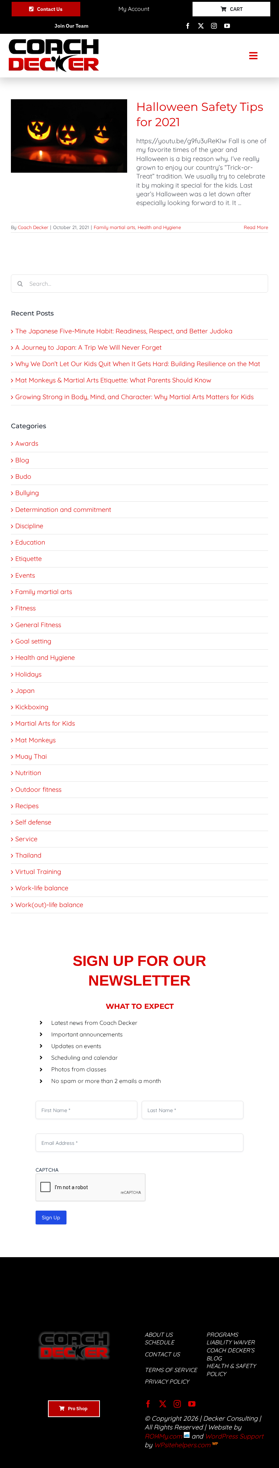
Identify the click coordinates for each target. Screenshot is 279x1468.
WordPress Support (234, 1436)
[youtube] (227, 26)
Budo (23, 476)
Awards (26, 443)
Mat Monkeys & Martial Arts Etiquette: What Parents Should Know (113, 380)
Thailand (28, 855)
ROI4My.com (163, 1436)
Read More (256, 227)
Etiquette (28, 558)
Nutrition (28, 773)
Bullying (27, 493)
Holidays (28, 674)
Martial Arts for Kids (45, 723)
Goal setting (33, 641)
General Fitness (38, 625)
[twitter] (201, 26)
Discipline (29, 526)
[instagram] (214, 26)
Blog (22, 460)
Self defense (33, 822)
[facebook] (188, 26)
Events (25, 575)
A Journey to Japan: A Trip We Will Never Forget (88, 347)
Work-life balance (41, 888)
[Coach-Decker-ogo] (54, 42)
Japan (25, 690)
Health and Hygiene (159, 227)
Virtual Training (38, 871)
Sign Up (51, 1217)
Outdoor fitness (38, 789)
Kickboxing (31, 707)
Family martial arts (114, 227)
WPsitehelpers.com (183, 1445)
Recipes (27, 806)
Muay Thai (31, 756)
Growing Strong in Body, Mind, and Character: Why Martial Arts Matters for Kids (134, 397)
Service (26, 839)
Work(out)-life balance (49, 905)
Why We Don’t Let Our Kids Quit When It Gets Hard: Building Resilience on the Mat (137, 364)
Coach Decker (33, 227)
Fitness (25, 608)
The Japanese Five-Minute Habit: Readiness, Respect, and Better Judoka (123, 331)
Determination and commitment (63, 509)
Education (30, 542)
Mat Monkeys (35, 740)
